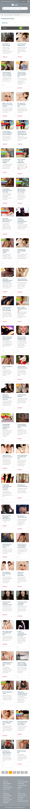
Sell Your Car (6, 797)
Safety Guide (21, 783)
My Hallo (23, 1)
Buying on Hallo (21, 793)
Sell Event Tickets (7, 799)
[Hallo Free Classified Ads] (15, 5)
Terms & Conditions (8, 787)
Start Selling (6, 793)
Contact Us (6, 785)
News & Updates (7, 783)
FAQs (19, 789)
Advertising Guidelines (23, 781)
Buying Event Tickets (23, 801)
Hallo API (20, 787)
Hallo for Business (7, 795)
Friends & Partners (8, 14)
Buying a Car (21, 797)
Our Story (5, 781)
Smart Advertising (22, 785)
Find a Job (20, 799)
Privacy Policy (6, 789)
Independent (17, 14)
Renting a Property (22, 795)
